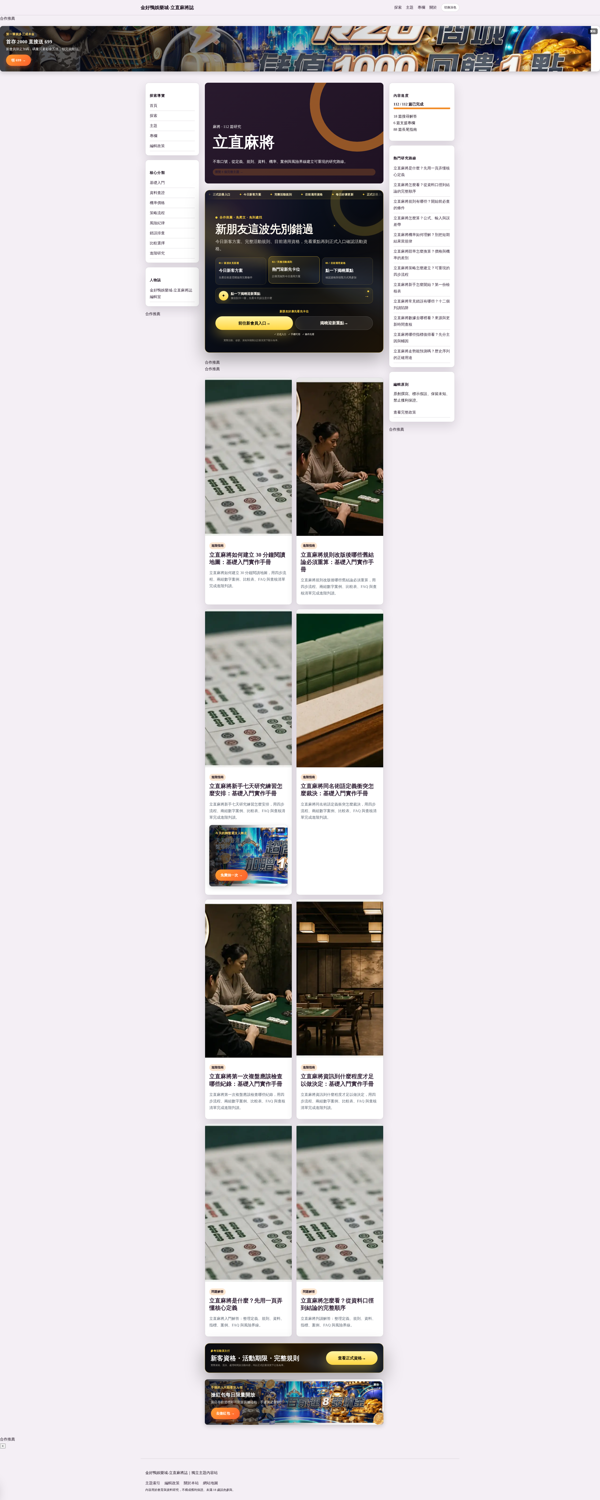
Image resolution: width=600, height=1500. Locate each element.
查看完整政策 (405, 412)
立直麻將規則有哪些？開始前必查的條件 (422, 204)
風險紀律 (157, 223)
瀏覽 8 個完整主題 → (229, 172)
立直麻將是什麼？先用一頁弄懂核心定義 (422, 171)
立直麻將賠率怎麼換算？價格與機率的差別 (422, 254)
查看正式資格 (352, 1358)
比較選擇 (157, 243)
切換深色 (450, 7)
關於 (433, 7)
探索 (398, 7)
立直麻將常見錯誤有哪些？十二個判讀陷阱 (422, 304)
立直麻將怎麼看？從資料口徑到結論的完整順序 (422, 188)
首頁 (153, 106)
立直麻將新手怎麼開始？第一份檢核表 (422, 287)
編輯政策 (157, 146)
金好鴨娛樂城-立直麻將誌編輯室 (171, 293)
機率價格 (157, 203)
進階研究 (157, 253)
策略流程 (157, 213)
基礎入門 (157, 183)
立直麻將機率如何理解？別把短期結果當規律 (422, 237)
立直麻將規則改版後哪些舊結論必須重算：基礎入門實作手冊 (337, 562)
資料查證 (157, 193)
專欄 (421, 7)
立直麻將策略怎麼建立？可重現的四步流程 (422, 271)
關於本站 (191, 1483)
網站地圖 (210, 1483)
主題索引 (152, 1483)
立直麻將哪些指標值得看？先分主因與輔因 (422, 337)
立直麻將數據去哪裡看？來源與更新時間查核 (422, 321)
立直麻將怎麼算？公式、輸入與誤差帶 (422, 221)
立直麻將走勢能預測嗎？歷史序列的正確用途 (422, 354)
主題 (409, 7)
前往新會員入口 (254, 323)
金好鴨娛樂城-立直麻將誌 (167, 7)
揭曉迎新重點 (334, 323)
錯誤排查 (157, 233)
